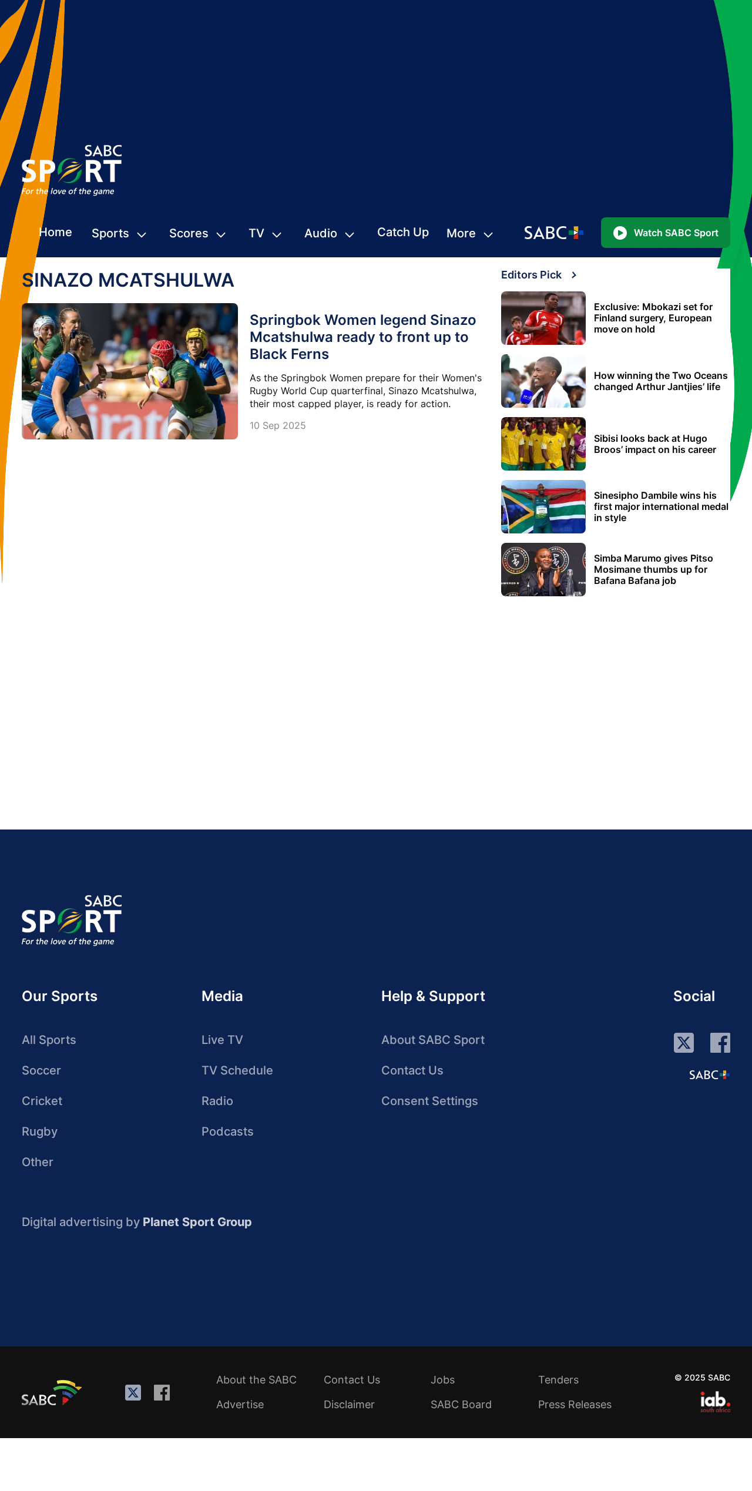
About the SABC (256, 1380)
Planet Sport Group (197, 1222)
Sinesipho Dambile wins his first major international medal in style (661, 506)
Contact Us (412, 1070)
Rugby (40, 1131)
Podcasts (228, 1131)
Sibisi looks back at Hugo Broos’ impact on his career (655, 444)
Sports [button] (110, 233)
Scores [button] (189, 233)
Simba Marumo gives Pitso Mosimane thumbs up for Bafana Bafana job (653, 569)
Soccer (41, 1070)
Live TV (222, 1040)
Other (37, 1162)
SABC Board (461, 1404)
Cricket (42, 1101)
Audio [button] (320, 233)
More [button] (461, 233)
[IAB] (715, 1401)
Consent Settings (429, 1101)
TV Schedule (237, 1070)
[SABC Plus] (709, 1074)
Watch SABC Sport (676, 233)
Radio (217, 1101)
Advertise (240, 1404)
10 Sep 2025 (278, 425)
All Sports (49, 1040)
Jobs (443, 1380)
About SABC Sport (433, 1040)
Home (55, 232)
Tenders (558, 1380)
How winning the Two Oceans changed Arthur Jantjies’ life (661, 381)
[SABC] (53, 1392)
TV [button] (256, 233)
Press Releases (575, 1404)
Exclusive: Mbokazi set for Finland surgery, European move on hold (653, 318)
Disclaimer (349, 1404)
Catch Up (403, 232)
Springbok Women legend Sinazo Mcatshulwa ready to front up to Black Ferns (363, 336)
